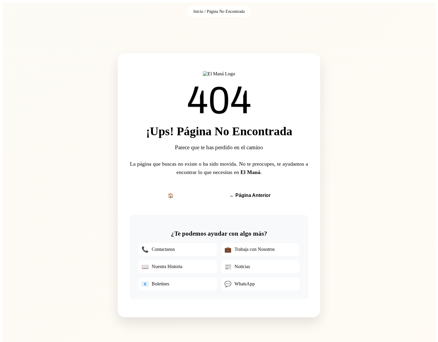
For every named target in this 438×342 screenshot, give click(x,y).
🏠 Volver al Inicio (187, 195)
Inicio (198, 11)
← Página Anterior (250, 195)
